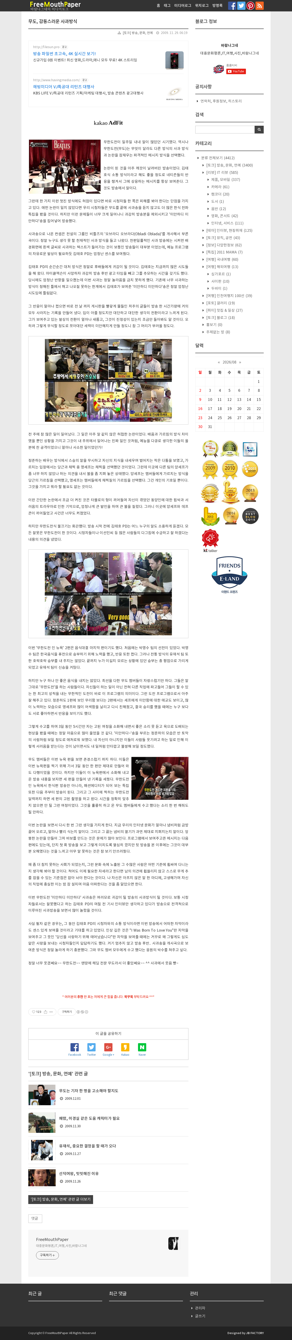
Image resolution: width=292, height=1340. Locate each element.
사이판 (219, 281)
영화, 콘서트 (224, 216)
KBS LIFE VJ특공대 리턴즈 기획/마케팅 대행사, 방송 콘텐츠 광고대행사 (88, 93)
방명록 (217, 6)
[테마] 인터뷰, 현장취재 (229, 231)
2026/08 (229, 362)
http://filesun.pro (46, 47)
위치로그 (202, 6)
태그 (167, 6)
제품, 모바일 (225, 180)
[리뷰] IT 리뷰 (221, 173)
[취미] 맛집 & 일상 (224, 310)
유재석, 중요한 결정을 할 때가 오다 (87, 1146)
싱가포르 (220, 274)
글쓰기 (200, 1316)
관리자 (200, 1308)
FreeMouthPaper (52, 1239)
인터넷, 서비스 (227, 223)
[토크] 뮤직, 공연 (222, 238)
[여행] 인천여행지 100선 (228, 296)
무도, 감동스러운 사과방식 (52, 21)
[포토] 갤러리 (220, 303)
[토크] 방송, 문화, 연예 (138, 33)
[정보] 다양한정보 (223, 245)
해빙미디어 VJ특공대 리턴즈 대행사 (63, 87)
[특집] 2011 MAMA (224, 252)
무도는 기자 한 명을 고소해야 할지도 (88, 1091)
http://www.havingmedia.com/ (56, 80)
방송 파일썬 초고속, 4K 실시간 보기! (64, 54)
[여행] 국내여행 (221, 260)
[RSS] (260, 6)
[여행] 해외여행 (221, 267)
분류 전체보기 (217, 158)
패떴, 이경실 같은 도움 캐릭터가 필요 (89, 1118)
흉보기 (213, 325)
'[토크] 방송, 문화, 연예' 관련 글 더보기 (61, 1199)
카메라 (219, 187)
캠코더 (219, 194)
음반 (218, 209)
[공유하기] (45, 1011)
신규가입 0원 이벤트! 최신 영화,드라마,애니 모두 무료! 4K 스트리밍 (85, 60)
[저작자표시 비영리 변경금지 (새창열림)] (82, 1012)
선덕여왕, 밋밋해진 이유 (79, 1174)
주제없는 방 (217, 332)
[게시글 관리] (51, 1011)
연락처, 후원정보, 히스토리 (221, 101)
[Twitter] (241, 6)
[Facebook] (232, 6)
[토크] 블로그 (220, 318)
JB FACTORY (255, 1333)
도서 (217, 202)
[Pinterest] (250, 6)
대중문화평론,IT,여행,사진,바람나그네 (61, 1246)
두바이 (218, 289)
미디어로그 (182, 6)
